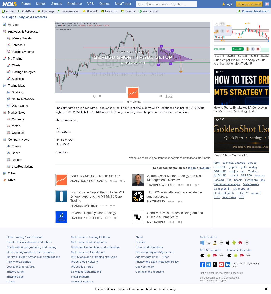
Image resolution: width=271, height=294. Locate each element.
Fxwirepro (251, 179)
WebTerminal (150, 11)
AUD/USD (220, 175)
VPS (90, 3)
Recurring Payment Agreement (155, 252)
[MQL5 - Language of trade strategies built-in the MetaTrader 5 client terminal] (9, 4)
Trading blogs (15, 276)
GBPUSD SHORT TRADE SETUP (95, 176)
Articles (10, 11)
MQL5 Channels (210, 250)
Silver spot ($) (242, 188)
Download (86, 271)
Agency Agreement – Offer (152, 256)
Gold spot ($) (222, 188)
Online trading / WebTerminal (25, 237)
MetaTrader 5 (208, 237)
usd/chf (233, 175)
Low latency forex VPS (21, 266)
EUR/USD (220, 167)
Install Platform (80, 276)
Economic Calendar (239, 250)
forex (217, 162)
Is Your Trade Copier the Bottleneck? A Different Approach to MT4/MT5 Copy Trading (97, 196)
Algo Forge (48, 11)
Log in (229, 4)
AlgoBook (92, 11)
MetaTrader (123, 3)
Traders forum (15, 271)
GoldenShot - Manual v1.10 (231, 137)
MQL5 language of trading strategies (94, 256)
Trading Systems (160, 185)
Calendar (130, 11)
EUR (217, 197)
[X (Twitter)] (215, 264)
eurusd (252, 162)
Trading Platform (90, 237)
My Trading (156, 201)
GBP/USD (220, 171)
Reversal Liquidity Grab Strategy (93, 213)
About (139, 237)
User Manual (88, 252)
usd (243, 171)
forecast (260, 175)
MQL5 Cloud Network (84, 261)
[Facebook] (202, 264)
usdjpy (253, 167)
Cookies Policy (145, 266)
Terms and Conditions (149, 247)
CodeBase (28, 11)
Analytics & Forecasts (133, 51)
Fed (229, 179)
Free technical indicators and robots (29, 242)
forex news (229, 197)
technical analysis (234, 162)
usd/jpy (233, 171)
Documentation (70, 11)
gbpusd (233, 167)
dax (262, 179)
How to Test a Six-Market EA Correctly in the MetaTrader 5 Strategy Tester (240, 91)
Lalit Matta (133, 102)
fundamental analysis (227, 184)
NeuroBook (111, 11)
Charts (11, 281)
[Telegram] (208, 264)
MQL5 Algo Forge (82, 266)
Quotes (104, 3)
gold (243, 167)
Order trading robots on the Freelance (30, 252)
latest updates (89, 242)
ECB (241, 197)
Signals (56, 3)
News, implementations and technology (95, 247)
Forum (26, 3)
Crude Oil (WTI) (224, 193)
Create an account (249, 4)
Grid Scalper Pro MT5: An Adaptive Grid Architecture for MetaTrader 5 (239, 44)
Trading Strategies (86, 217)
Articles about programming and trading (31, 247)
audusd (256, 193)
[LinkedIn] (227, 264)
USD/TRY (242, 193)
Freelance (74, 3)
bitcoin (238, 179)
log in (192, 167)
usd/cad (219, 179)
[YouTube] (221, 264)
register (205, 167)
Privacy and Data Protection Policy (157, 261)
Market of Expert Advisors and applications (33, 256)
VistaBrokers (251, 184)
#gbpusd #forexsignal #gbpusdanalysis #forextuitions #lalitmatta (170, 157)
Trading (253, 171)
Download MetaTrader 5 (255, 11)
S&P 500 (246, 175)
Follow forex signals (19, 261)
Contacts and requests (150, 271)
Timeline (141, 242)
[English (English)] (267, 2)
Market (41, 3)
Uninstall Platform (82, 281)
